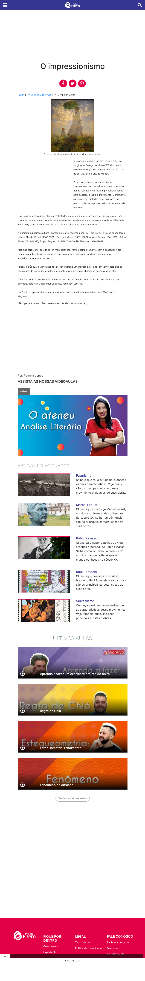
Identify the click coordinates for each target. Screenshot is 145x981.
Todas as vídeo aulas (72, 798)
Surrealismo (85, 601)
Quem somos (50, 946)
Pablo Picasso (86, 538)
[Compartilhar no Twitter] (73, 83)
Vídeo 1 (24, 391)
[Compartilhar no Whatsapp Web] (82, 83)
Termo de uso (83, 942)
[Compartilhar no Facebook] (63, 83)
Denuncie (112, 948)
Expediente (49, 952)
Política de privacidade (88, 948)
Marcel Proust (86, 505)
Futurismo (83, 475)
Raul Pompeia (86, 572)
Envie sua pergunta (118, 942)
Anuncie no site (115, 953)
